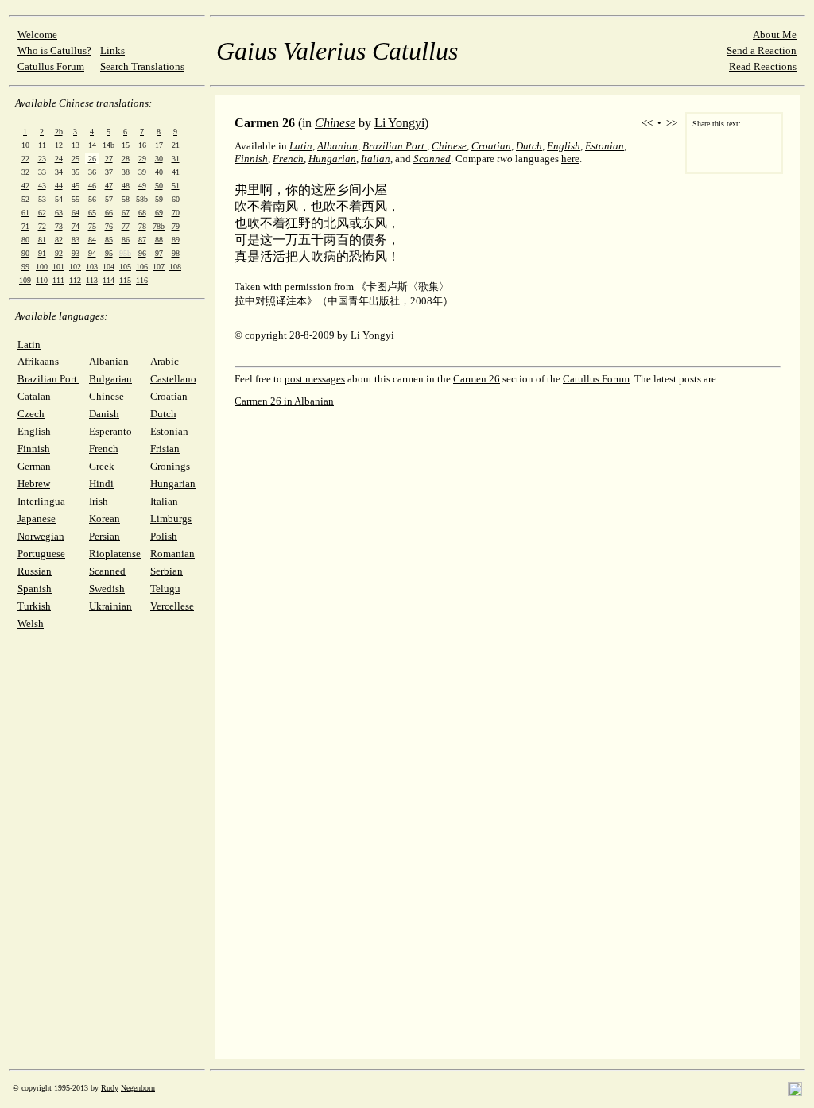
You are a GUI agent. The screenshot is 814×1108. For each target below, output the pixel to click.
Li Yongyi (399, 123)
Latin (29, 345)
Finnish (33, 449)
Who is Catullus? (54, 50)
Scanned (107, 571)
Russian (34, 571)
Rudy (109, 1087)
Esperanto (110, 431)
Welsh (30, 624)
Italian (164, 501)
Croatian (169, 396)
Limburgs (171, 519)
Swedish (107, 589)
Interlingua (41, 501)
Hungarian (173, 484)
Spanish (34, 589)
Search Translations (142, 66)
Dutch (163, 414)
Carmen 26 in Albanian (284, 401)
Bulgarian (110, 379)
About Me (775, 35)
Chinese (106, 396)
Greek (101, 466)
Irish (98, 501)
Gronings (170, 466)
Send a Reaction (762, 50)
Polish (163, 536)
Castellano (173, 379)
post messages (315, 379)
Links (112, 50)
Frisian (165, 449)
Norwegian (40, 536)
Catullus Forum (50, 66)
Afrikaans (38, 361)
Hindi (101, 484)
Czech (31, 414)
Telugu (165, 589)
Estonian (169, 431)
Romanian (172, 554)
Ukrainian (110, 606)
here (570, 159)
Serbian (166, 571)
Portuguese (41, 554)
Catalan (34, 396)
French (103, 449)
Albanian (109, 361)
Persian (104, 536)
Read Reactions (763, 66)
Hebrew (33, 484)
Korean (104, 519)
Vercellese (172, 606)
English (34, 431)
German (34, 466)
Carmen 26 (476, 379)
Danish (104, 414)
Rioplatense (115, 554)
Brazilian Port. (48, 379)
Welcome (37, 35)
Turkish (34, 606)
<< (647, 123)
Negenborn (138, 1087)
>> (671, 123)
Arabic (164, 361)
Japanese (36, 519)
